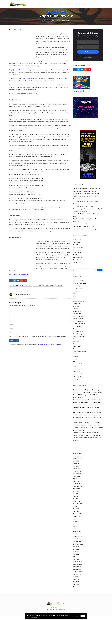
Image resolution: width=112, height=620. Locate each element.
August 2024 (77, 476)
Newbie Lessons (49, 4)
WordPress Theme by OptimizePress (56, 609)
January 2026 (77, 456)
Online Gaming (77, 334)
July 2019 (76, 576)
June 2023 (76, 494)
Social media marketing (80, 351)
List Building (77, 326)
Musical (75, 329)
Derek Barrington (78, 247)
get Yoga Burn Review (49, 285)
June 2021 (76, 521)
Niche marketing (78, 331)
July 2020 (76, 549)
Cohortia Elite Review (79, 199)
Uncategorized (77, 364)
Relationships (77, 339)
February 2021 (77, 531)
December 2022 (77, 501)
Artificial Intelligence (79, 283)
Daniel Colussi (77, 260)
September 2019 (78, 571)
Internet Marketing (78, 316)
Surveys (75, 356)
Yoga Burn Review (56, 16)
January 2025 (77, 473)
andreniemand (22, 294)
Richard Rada (77, 242)
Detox (75, 293)
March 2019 (76, 584)
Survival (75, 359)
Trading (75, 361)
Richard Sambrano (78, 257)
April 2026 (76, 451)
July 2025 (76, 461)
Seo (74, 349)
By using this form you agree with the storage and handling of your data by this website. (38, 336)
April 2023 (76, 499)
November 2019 (77, 566)
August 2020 (77, 546)
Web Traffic (76, 371)
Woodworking (77, 376)
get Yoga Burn (37, 285)
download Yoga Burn (25, 285)
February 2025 (77, 471)
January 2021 (77, 534)
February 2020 (77, 561)
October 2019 (77, 569)
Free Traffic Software (64, 4)
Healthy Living (55, 11)
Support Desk (93, 4)
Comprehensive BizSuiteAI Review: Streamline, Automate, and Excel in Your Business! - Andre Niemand (86, 425)
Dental (75, 291)
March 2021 (76, 529)
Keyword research (78, 318)
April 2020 (76, 556)
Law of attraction (78, 321)
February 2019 (77, 587)
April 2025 (76, 466)
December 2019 (77, 564)
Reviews (63, 11)
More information (74, 616)
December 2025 (77, 458)
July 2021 (76, 519)
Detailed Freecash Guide (80, 211)
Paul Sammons (77, 255)
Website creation (78, 374)
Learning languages (79, 323)
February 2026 (77, 453)
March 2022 (76, 511)
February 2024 (77, 483)
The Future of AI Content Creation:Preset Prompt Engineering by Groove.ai (87, 437)
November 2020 (77, 539)
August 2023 (77, 488)
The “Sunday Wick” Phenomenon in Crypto (85, 229)
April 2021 (76, 526)
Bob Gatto (76, 245)
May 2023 (76, 496)
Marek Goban (77, 262)
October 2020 (77, 541)
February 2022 (77, 514)
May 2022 (76, 509)
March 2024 (76, 481)
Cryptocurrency (77, 288)
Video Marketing (78, 369)
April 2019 (76, 582)
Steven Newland (77, 252)
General (75, 308)
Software (75, 354)
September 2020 (78, 544)
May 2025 (76, 463)
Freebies (75, 4)
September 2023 (78, 486)
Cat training (76, 286)
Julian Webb (76, 250)
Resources (76, 341)
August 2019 (77, 574)
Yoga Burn (65, 54)
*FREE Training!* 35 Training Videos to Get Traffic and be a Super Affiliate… (87, 395)
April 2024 (76, 478)
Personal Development (79, 336)
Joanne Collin (77, 239)
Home (40, 4)
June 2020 (76, 551)
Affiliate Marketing (78, 281)
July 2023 (76, 491)
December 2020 (77, 536)
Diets (48, 11)
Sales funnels (77, 346)
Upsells (75, 366)
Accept (83, 616)
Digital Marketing (78, 301)
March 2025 (76, 468)
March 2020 (76, 559)
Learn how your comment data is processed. (48, 344)
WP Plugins (76, 379)
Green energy (77, 311)
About (85, 4)
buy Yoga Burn (14, 285)
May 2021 (76, 524)
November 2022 (77, 504)
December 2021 (77, 516)
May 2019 (76, 579)
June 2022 (76, 506)
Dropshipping (77, 303)
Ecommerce (76, 306)
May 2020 (76, 554)
